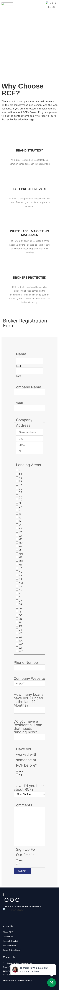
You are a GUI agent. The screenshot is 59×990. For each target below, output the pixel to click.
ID (20, 514)
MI (20, 550)
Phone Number (26, 662)
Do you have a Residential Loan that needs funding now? (28, 727)
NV (20, 572)
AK (20, 474)
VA (20, 637)
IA (20, 525)
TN (20, 622)
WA (21, 640)
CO (20, 488)
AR (20, 481)
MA (21, 546)
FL (20, 503)
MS (20, 557)
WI (20, 648)
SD (20, 619)
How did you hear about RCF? (29, 787)
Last (18, 376)
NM (21, 582)
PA (20, 608)
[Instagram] (12, 900)
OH (20, 597)
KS (20, 528)
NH (20, 575)
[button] (29, 5)
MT (20, 564)
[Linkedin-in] (6, 900)
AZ (20, 478)
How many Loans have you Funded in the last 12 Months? (28, 700)
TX (20, 626)
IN (20, 521)
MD (21, 543)
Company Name (27, 387)
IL (20, 517)
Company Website (29, 678)
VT (20, 633)
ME (20, 539)
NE (20, 568)
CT (20, 492)
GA (20, 506)
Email (18, 403)
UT (20, 629)
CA (20, 485)
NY (20, 586)
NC (20, 590)
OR (20, 604)
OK (20, 601)
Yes (21, 771)
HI (20, 510)
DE (20, 496)
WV (21, 644)
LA (20, 535)
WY (21, 651)
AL (20, 470)
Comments (23, 805)
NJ (20, 579)
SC (20, 615)
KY (20, 532)
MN (21, 554)
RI (20, 611)
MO (21, 561)
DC (20, 499)
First (18, 366)
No (20, 775)
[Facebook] (17, 900)
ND (20, 593)
